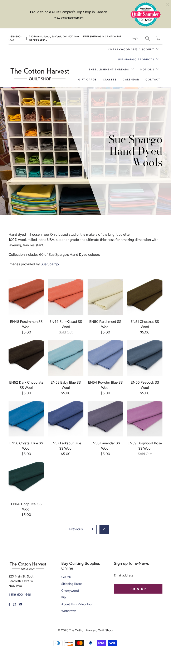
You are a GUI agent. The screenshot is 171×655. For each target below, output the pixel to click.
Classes (110, 79)
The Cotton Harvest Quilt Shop (91, 630)
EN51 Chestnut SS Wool (145, 297)
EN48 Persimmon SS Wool (26, 297)
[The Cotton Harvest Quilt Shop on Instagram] (14, 604)
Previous (74, 529)
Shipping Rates (71, 584)
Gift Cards (87, 79)
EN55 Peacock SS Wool (145, 358)
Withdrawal (69, 611)
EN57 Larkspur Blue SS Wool (66, 418)
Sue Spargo (49, 264)
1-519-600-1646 (15, 38)
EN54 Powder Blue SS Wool (105, 358)
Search (66, 577)
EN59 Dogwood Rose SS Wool (145, 418)
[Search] (147, 38)
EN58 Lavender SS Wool (105, 418)
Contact (153, 79)
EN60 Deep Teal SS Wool (26, 479)
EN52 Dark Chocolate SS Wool (26, 358)
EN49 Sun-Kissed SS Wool (66, 297)
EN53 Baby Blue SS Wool (66, 358)
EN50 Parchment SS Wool (105, 297)
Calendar (131, 79)
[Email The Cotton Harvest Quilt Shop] (20, 604)
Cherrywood (70, 591)
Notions (147, 69)
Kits (64, 597)
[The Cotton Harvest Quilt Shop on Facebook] (9, 604)
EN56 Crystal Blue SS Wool (26, 418)
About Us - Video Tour (77, 604)
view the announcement (68, 17)
